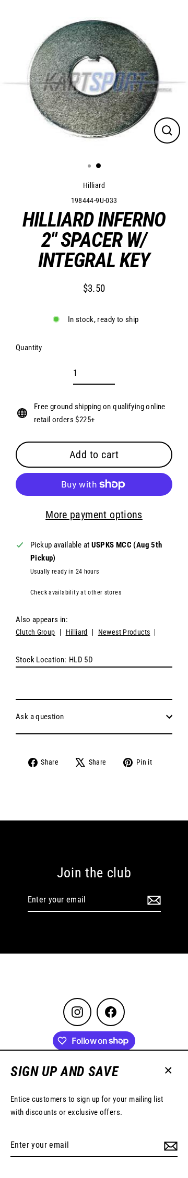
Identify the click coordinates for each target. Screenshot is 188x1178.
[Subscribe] (169, 1145)
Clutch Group (35, 632)
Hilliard (94, 185)
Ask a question (40, 716)
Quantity (29, 347)
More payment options (94, 514)
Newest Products (124, 632)
